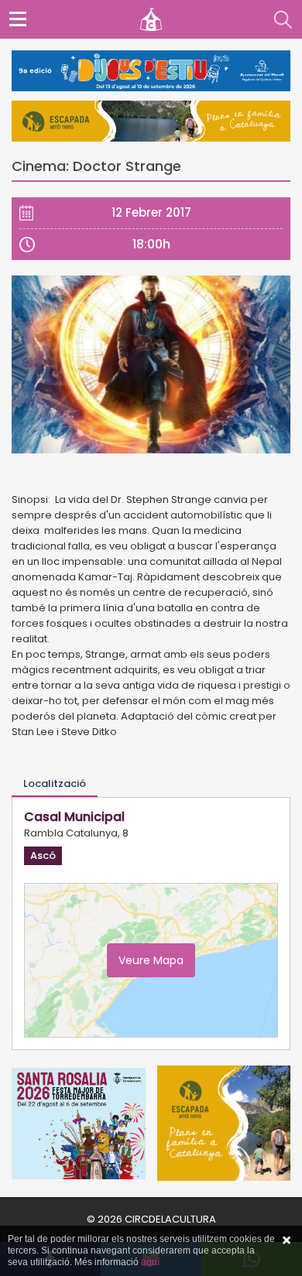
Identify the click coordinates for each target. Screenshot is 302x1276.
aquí (150, 1262)
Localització (54, 783)
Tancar (286, 1240)
